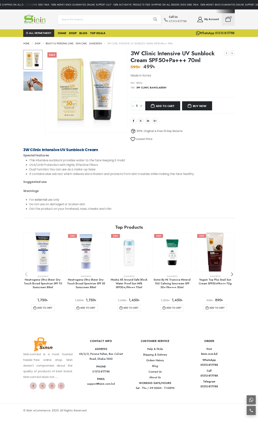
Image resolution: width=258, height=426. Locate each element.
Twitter (141, 121)
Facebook (134, 121)
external (41, 199)
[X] (42, 385)
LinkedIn (148, 121)
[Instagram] (52, 385)
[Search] (155, 19)
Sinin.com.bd (209, 354)
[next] (232, 53)
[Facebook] (33, 385)
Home (62, 33)
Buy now (199, 106)
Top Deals (97, 33)
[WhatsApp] (61, 385)
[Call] (251, 410)
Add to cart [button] (44, 307)
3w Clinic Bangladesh (151, 87)
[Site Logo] (35, 19)
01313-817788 (209, 365)
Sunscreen (43, 276)
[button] (45, 91)
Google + (155, 121)
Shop (73, 33)
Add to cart (165, 106)
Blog (83, 33)
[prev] (226, 53)
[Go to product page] (42, 252)
